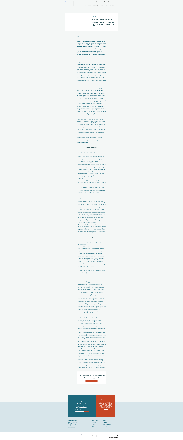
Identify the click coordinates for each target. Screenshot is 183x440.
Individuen (94, 426)
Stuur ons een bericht (71, 427)
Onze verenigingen (107, 424)
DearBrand (116, 437)
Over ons (105, 426)
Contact (105, 1)
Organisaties (94, 422)
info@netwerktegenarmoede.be (75, 425)
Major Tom (112, 437)
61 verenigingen (95, 5)
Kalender (101, 1)
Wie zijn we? (96, 1)
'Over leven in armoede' (110, 5)
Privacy (117, 435)
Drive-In (109, 1)
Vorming (102, 5)
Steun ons (114, 1)
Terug (78, 36)
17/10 (117, 5)
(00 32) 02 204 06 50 (72, 424)
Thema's (89, 5)
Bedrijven (93, 424)
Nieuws (84, 5)
